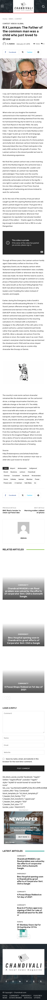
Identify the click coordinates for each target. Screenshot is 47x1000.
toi (35, 483)
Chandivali (31, 472)
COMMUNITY (23, 585)
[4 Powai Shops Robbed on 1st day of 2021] (23, 670)
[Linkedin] (20, 981)
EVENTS (20, 922)
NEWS (11, 19)
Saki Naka (28, 483)
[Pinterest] (27, 981)
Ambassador (22, 468)
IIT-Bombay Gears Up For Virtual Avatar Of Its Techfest (29, 927)
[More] (38, 52)
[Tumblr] (33, 981)
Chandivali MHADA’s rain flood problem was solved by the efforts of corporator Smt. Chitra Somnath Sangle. (23, 592)
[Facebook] (6, 981)
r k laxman (18, 483)
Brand (6, 472)
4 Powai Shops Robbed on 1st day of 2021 (23, 688)
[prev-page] (4, 698)
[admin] (5, 44)
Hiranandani (36, 476)
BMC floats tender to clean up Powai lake (12, 512)
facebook (25, 476)
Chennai (7, 476)
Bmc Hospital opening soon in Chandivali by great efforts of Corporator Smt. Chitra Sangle (23, 640)
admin (12, 44)
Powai (37, 479)
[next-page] (8, 698)
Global (20, 23)
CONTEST (18, 19)
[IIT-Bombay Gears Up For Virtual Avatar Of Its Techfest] (9, 926)
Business (14, 472)
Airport (12, 468)
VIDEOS (14, 23)
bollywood (33, 468)
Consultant (16, 476)
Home (5, 19)
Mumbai (29, 479)
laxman (21, 479)
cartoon (22, 472)
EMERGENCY (23, 634)
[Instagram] (13, 981)
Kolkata (13, 479)
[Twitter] (40, 981)
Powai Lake (8, 483)
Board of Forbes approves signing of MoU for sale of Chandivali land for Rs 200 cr (29, 911)
